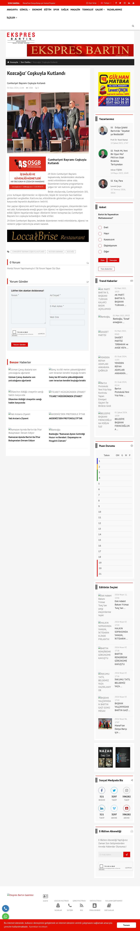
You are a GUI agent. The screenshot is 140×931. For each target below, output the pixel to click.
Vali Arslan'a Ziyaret (18, 418)
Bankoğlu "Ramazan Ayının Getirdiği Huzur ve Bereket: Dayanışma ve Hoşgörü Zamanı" (67, 437)
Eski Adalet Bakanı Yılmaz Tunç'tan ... (122, 605)
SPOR (56, 9)
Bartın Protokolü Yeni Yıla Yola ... (122, 392)
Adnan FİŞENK (116, 170)
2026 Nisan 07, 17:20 (121, 623)
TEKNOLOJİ (87, 9)
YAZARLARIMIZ (114, 9)
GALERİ (99, 9)
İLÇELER (11, 17)
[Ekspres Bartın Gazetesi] (20, 894)
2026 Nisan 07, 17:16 (121, 674)
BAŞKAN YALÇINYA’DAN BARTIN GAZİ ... (122, 707)
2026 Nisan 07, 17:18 (121, 649)
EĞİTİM (47, 9)
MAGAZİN (75, 9)
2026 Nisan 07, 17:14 (121, 698)
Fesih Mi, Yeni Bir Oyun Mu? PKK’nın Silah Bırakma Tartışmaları (119, 157)
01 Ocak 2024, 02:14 (121, 384)
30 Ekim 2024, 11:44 (15, 88)
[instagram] (125, 3)
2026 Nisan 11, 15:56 (121, 596)
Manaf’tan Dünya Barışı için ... (121, 729)
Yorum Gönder (19, 344)
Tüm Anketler (106, 269)
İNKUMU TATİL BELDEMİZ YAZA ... (122, 683)
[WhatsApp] (5, 916)
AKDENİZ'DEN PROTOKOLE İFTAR (65, 418)
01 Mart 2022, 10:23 (120, 290)
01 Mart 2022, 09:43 (120, 332)
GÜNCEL (24, 9)
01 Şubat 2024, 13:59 (121, 414)
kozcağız (70, 252)
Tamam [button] (126, 925)
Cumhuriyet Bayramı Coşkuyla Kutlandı (28, 252)
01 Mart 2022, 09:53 (121, 315)
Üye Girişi (92, 3)
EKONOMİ (37, 9)
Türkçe (106, 3)
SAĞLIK (64, 9)
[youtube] (133, 3)
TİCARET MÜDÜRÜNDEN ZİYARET (65, 396)
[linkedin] (129, 3)
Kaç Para (118, 180)
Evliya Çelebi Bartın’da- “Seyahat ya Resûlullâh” (120, 131)
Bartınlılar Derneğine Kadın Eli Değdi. (37, 3)
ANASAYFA (12, 9)
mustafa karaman (56, 252)
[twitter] (120, 3)
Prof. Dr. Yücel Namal (119, 140)
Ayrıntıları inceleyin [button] (38, 927)
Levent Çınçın (116, 186)
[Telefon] (5, 908)
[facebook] (116, 3)
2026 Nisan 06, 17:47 (121, 720)
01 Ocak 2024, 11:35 (121, 358)
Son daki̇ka (25, 62)
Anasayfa (14, 62)
